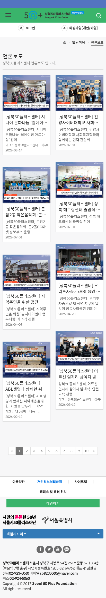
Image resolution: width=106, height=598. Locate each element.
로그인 (30, 28)
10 (86, 451)
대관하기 (53, 503)
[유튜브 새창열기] (58, 549)
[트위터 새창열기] (49, 549)
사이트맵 (81, 481)
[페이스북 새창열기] (40, 549)
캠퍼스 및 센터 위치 (53, 491)
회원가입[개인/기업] (83, 28)
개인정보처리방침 (49, 481)
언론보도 (97, 42)
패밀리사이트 (25, 534)
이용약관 (18, 481)
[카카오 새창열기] (66, 549)
